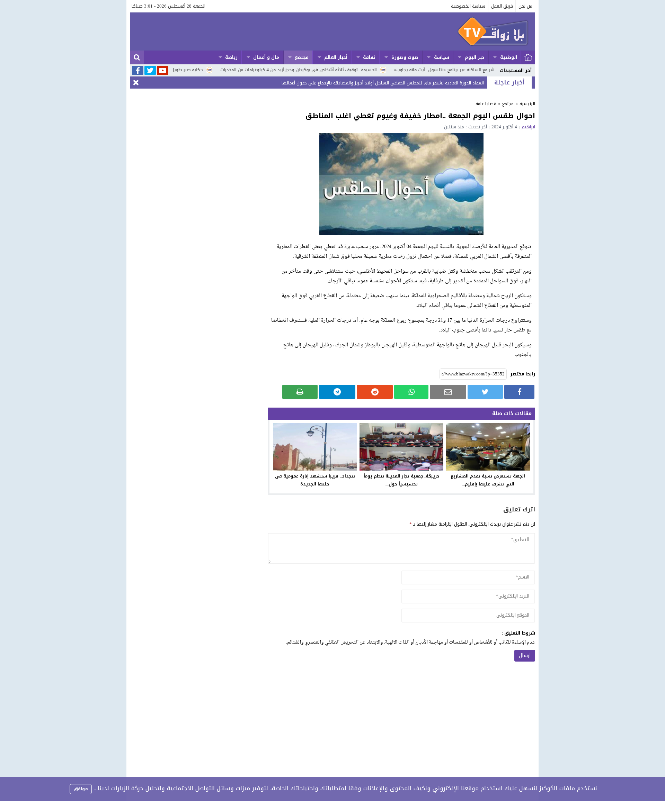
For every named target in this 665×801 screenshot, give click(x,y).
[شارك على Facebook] (519, 392)
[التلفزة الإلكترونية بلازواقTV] (332, 31)
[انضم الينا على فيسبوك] (137, 71)
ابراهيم (528, 126)
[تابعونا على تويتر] (150, 71)
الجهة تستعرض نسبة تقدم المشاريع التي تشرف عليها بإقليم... (488, 480)
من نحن (525, 6)
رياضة (231, 57)
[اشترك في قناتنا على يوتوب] (162, 71)
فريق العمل (502, 6)
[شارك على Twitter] (485, 392)
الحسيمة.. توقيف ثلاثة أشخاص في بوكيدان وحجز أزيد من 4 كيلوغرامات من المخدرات (327, 69)
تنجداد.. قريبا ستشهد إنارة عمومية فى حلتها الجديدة (315, 480)
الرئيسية (528, 57)
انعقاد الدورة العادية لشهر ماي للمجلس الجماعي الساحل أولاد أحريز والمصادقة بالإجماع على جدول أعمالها (383, 83)
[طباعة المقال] (300, 392)
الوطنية (508, 57)
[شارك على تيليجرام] (337, 392)
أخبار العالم (335, 57)
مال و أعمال (266, 57)
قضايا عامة (486, 103)
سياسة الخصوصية (468, 6)
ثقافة (369, 57)
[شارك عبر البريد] (448, 392)
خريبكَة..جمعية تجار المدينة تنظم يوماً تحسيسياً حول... (402, 480)
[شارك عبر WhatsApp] (411, 392)
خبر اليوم (475, 57)
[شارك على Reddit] (374, 392)
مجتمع (302, 57)
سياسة (441, 57)
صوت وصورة (404, 57)
